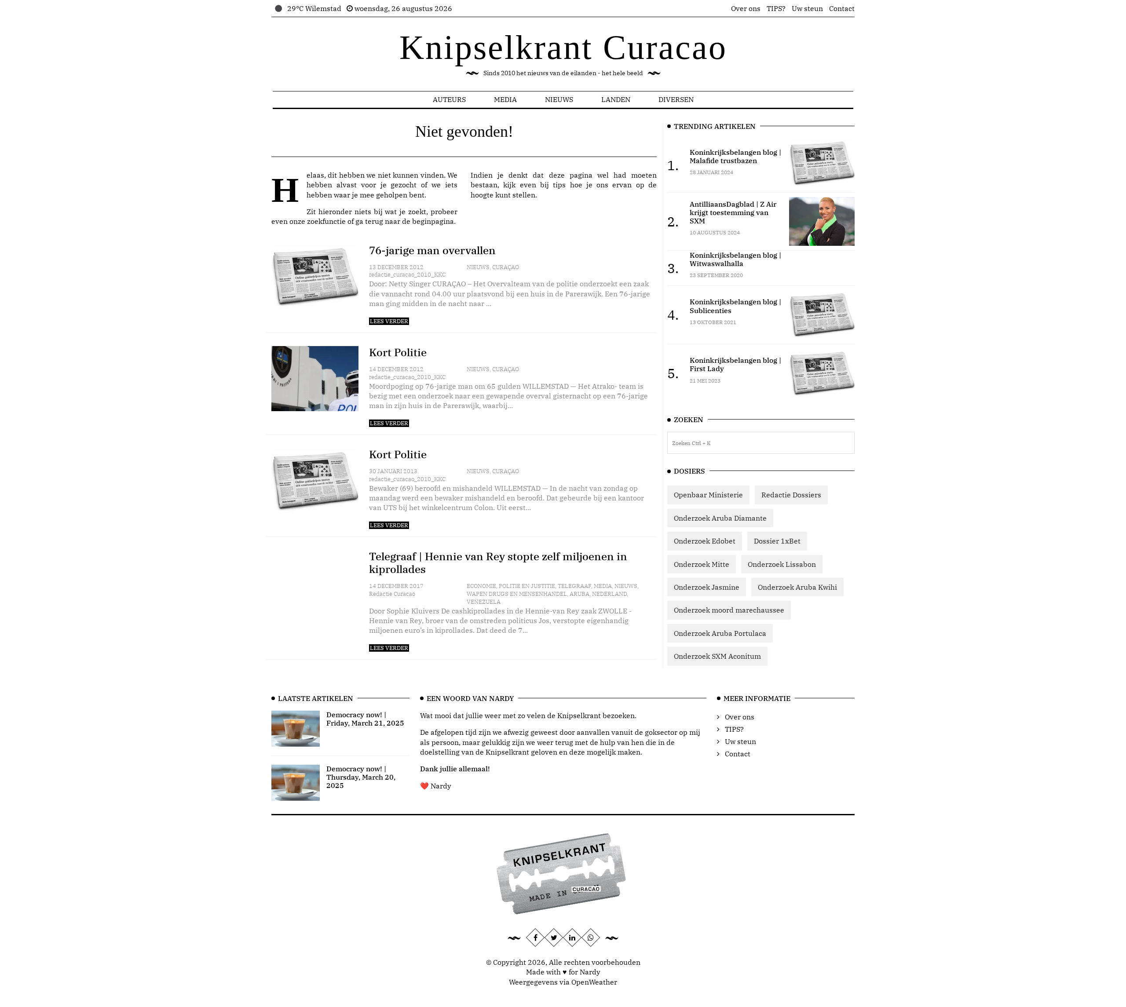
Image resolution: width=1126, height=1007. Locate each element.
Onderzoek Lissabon (782, 564)
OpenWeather (594, 982)
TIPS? (776, 8)
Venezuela (484, 602)
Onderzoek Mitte (701, 564)
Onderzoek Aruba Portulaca (720, 633)
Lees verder (389, 321)
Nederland (609, 594)
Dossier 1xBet (777, 540)
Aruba (579, 594)
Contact (842, 8)
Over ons (745, 8)
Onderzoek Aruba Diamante (720, 518)
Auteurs (449, 99)
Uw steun (807, 8)
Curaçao (505, 267)
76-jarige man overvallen (432, 250)
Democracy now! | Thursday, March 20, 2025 (360, 777)
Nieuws (559, 99)
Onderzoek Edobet (704, 540)
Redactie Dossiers (791, 494)
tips (559, 184)
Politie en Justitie (527, 586)
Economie (481, 586)
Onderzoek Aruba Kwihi (797, 587)
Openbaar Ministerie (708, 494)
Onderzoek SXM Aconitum (717, 656)
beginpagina (433, 221)
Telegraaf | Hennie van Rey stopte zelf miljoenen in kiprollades (498, 562)
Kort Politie (398, 352)
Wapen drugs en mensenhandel (517, 594)
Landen (615, 99)
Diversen (676, 99)
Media (505, 99)
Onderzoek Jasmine (706, 587)
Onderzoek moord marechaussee (729, 610)
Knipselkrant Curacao (563, 47)
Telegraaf (574, 586)
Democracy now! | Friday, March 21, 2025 (365, 718)
